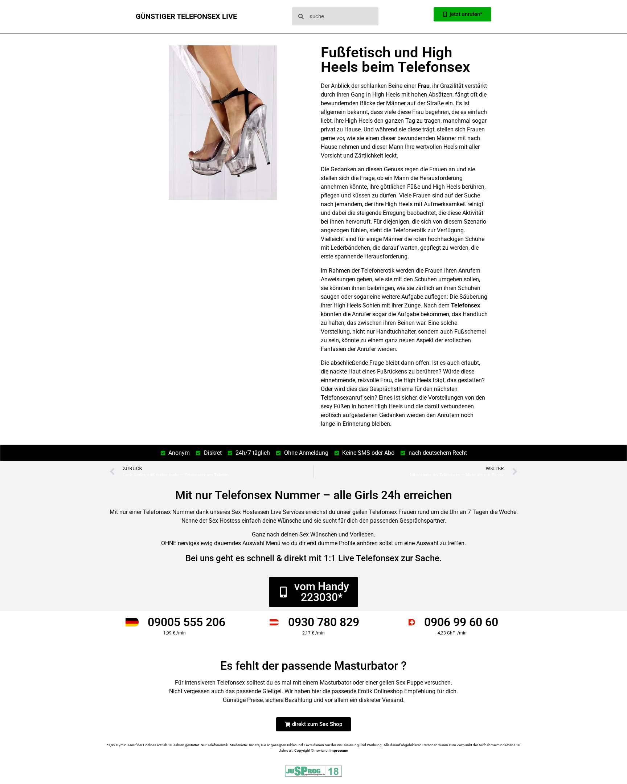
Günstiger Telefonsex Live (186, 16)
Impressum (338, 750)
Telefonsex (465, 305)
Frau (424, 85)
